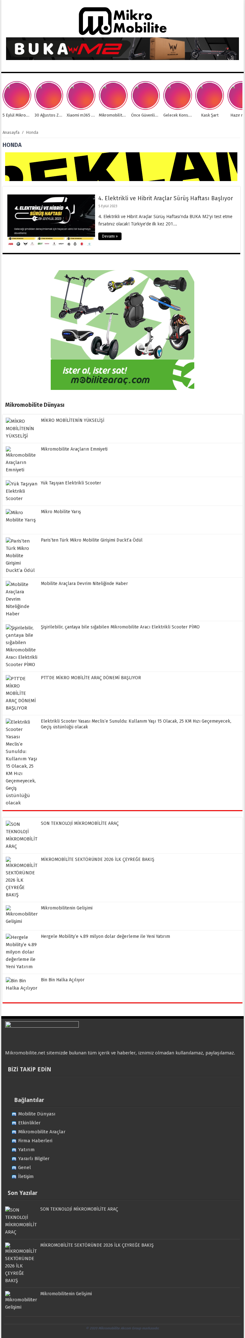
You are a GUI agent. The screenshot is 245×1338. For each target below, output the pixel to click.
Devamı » (110, 236)
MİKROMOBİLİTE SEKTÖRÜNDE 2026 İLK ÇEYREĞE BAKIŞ (97, 859)
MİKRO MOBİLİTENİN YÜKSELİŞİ (72, 420)
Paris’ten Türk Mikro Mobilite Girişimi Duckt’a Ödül (92, 540)
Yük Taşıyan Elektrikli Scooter (71, 483)
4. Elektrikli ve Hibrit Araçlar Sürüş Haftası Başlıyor (165, 198)
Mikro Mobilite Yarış (61, 511)
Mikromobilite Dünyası (34, 404)
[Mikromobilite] (122, 33)
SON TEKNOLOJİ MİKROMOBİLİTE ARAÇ (80, 823)
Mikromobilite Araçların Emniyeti (74, 449)
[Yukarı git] (232, 1326)
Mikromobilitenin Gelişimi (67, 908)
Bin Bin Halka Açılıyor (63, 980)
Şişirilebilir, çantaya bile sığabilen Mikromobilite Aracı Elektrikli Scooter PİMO (120, 627)
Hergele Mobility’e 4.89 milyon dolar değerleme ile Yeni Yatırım (105, 936)
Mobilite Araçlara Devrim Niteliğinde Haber (84, 583)
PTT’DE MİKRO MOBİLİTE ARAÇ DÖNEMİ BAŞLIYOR (91, 677)
